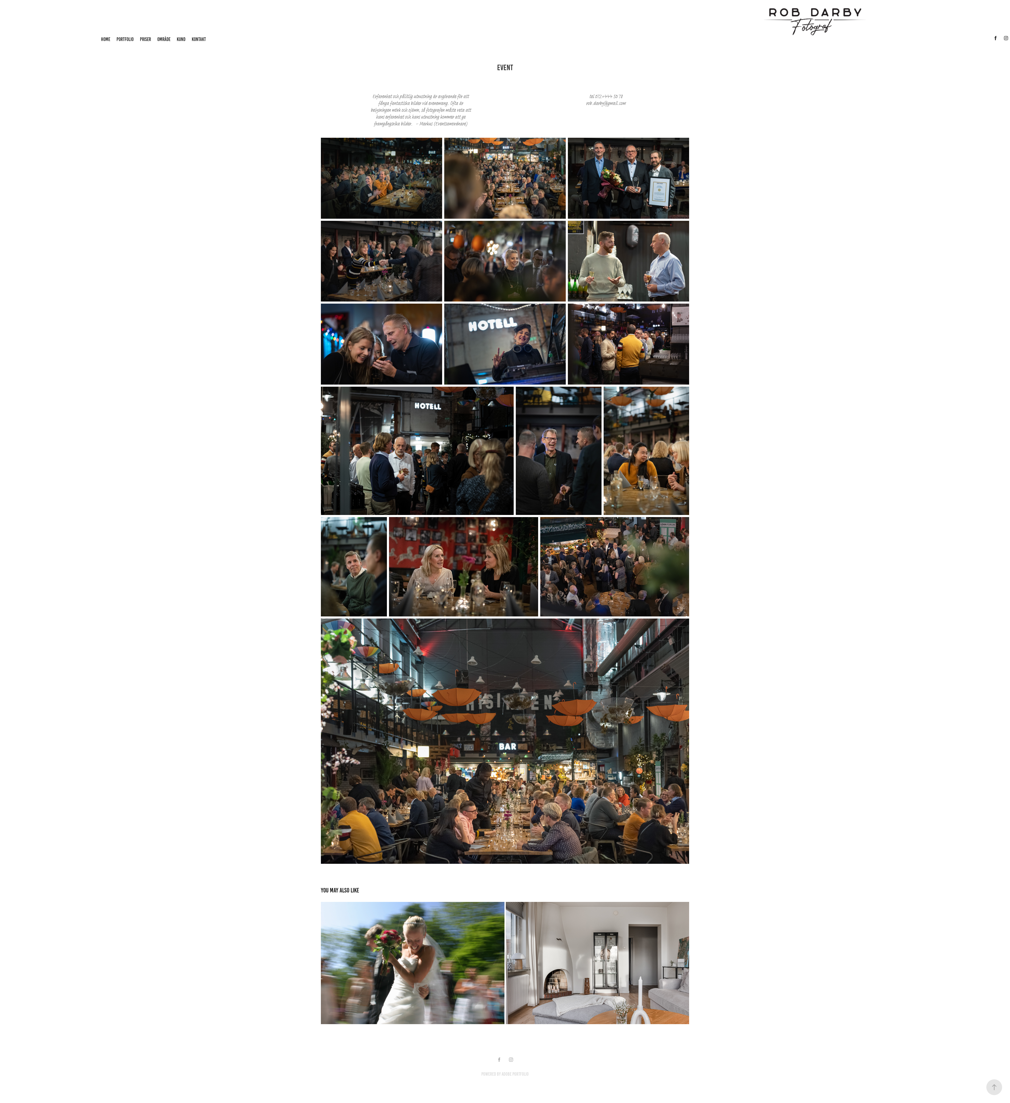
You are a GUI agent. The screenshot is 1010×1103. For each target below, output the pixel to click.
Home (105, 39)
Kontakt (199, 39)
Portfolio (125, 39)
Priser (145, 39)
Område (163, 39)
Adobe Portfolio (515, 1074)
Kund (181, 39)
